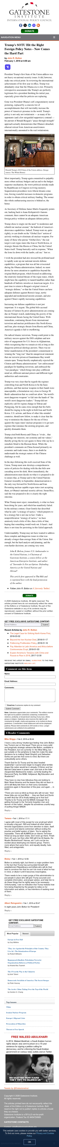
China (8, 1007)
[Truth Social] (7, 69)
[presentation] (12, 934)
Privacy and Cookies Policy (40, 1134)
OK (29, 1142)
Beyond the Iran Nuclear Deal (23, 639)
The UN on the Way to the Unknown (21, 971)
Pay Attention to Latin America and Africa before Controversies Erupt (31, 648)
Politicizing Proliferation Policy (23, 642)
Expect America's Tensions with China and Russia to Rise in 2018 (29, 654)
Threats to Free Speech (15, 1029)
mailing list (29, 663)
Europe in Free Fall (15, 939)
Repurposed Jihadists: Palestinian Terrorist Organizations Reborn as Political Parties (24, 961)
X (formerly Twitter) (41, 588)
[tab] (12, 934)
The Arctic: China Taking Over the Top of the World (28, 989)
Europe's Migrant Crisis (15, 1018)
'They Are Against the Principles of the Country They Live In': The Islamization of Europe (28, 949)
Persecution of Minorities (16, 1023)
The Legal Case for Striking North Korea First (30, 633)
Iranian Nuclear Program (16, 1012)
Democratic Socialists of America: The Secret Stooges (28, 980)
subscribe (37, 660)
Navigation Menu (11, 37)
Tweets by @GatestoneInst (16, 1088)
